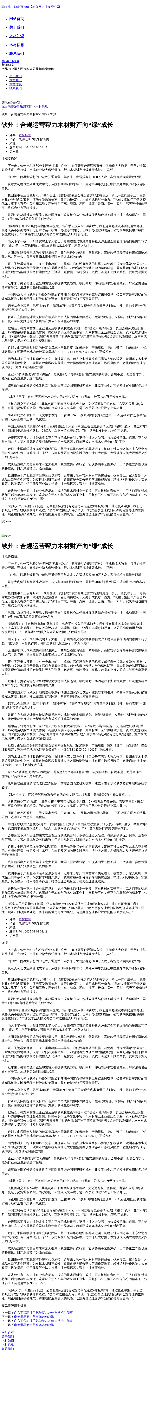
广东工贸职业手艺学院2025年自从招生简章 (43, 1312)
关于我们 (16, 27)
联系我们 (16, 53)
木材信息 (16, 45)
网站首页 (16, 19)
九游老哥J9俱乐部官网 (17, 106)
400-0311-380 (10, 61)
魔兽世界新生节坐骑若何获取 (34, 1316)
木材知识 (16, 36)
